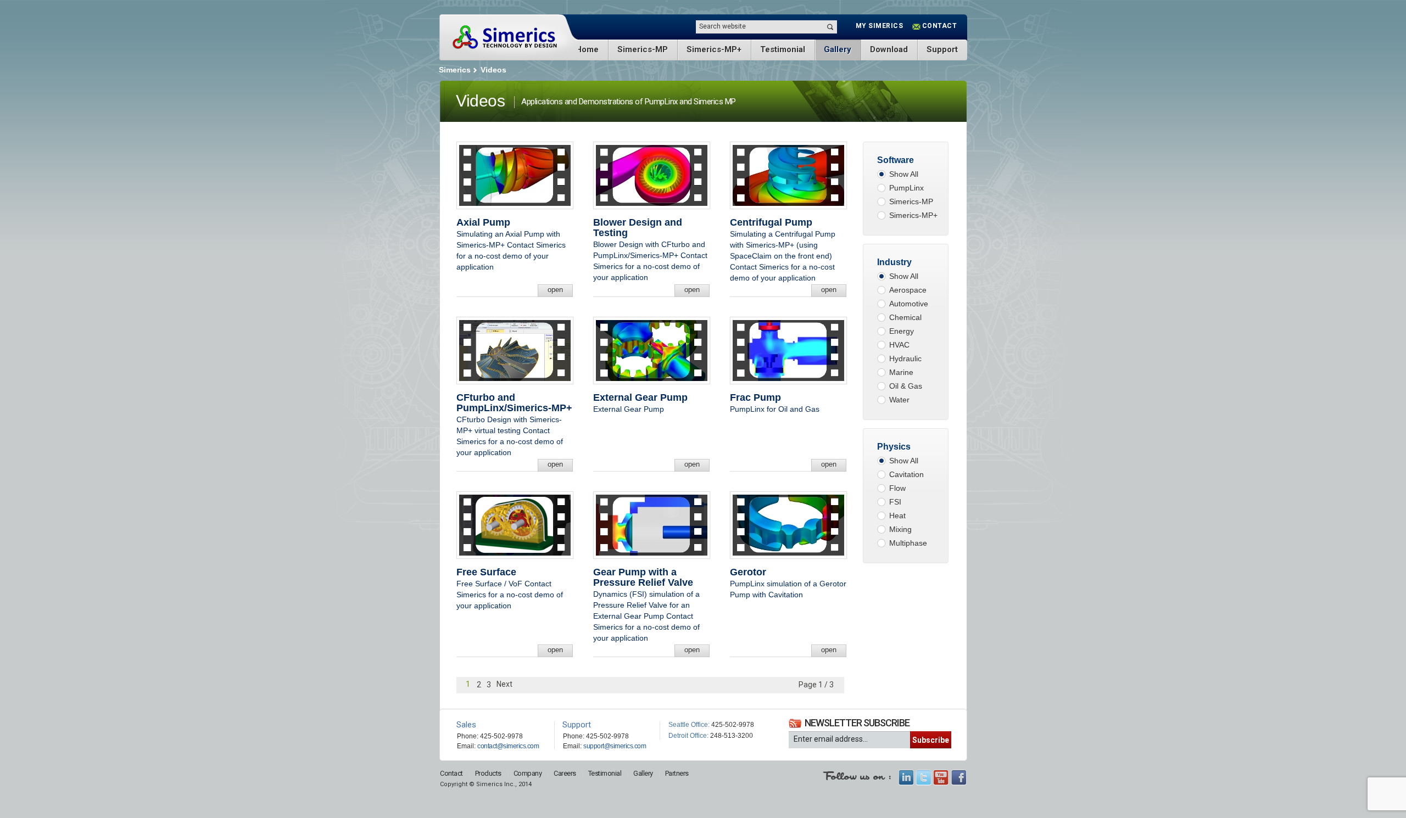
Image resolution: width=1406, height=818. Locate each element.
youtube (941, 778)
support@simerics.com (614, 746)
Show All (903, 174)
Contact (451, 773)
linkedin (906, 778)
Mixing (900, 529)
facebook (959, 778)
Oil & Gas (905, 386)
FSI (895, 501)
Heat (897, 515)
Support (942, 49)
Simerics (504, 37)
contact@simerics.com (508, 746)
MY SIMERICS (879, 26)
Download (889, 49)
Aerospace (908, 289)
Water (899, 399)
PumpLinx (906, 187)
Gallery (837, 49)
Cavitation (906, 474)
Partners (677, 773)
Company (528, 773)
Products (488, 773)
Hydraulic (905, 358)
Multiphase (908, 543)
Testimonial (782, 49)
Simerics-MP (642, 49)
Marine (901, 372)
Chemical (905, 317)
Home (587, 49)
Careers (565, 773)
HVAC (899, 344)
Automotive (908, 303)
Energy (901, 331)
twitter (923, 778)
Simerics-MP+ (714, 49)
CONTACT (939, 26)
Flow (897, 488)
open (555, 289)
